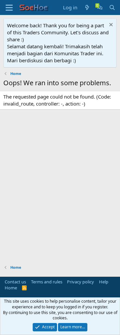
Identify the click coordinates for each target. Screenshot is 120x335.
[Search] (112, 7)
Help (103, 282)
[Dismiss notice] (110, 25)
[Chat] (100, 7)
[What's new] (87, 7)
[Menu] (9, 7)
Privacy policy (80, 282)
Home (11, 288)
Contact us (15, 282)
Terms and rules (46, 282)
